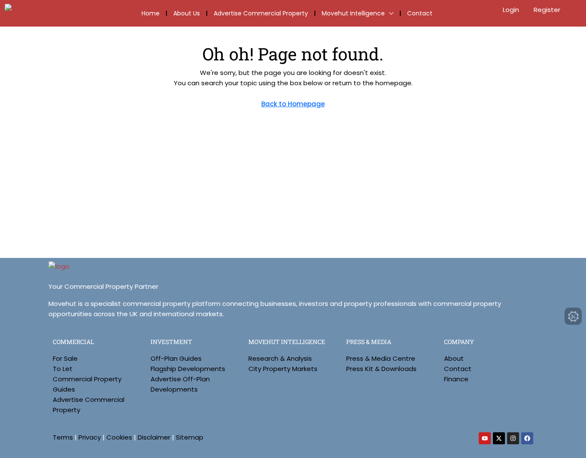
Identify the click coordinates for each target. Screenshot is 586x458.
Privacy (90, 437)
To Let (62, 368)
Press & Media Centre (380, 358)
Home (151, 13)
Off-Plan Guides (176, 358)
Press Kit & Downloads (381, 368)
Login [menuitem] (512, 9)
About (454, 358)
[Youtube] (485, 438)
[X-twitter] (499, 438)
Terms (63, 437)
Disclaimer (154, 437)
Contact (419, 13)
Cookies (119, 437)
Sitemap (189, 437)
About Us (186, 13)
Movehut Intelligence (353, 13)
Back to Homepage (293, 103)
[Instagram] (513, 438)
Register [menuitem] (547, 9)
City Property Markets (282, 368)
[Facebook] (527, 438)
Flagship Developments (188, 368)
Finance (456, 378)
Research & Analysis (280, 358)
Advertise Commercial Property (261, 13)
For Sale (65, 358)
